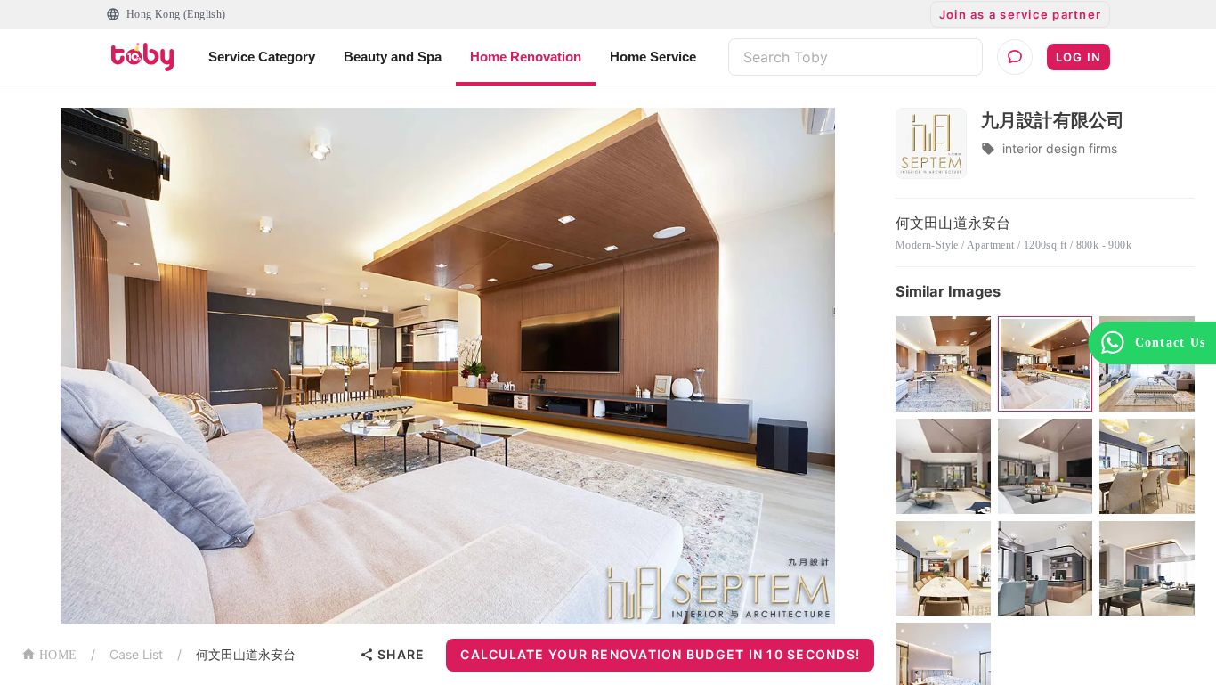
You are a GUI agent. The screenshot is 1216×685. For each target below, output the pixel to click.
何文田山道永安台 (246, 654)
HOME (58, 655)
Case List (136, 654)
